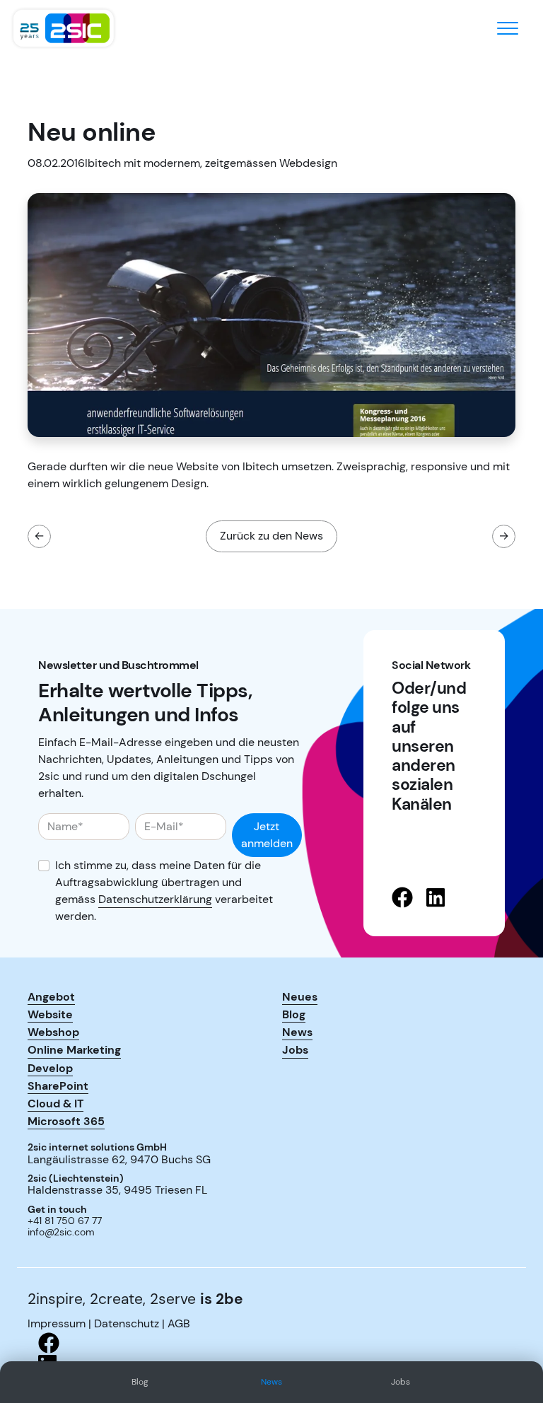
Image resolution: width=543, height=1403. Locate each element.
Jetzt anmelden (267, 835)
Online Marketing (74, 1049)
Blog (140, 1381)
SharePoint (58, 1085)
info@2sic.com (61, 1232)
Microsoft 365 (66, 1121)
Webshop (53, 1032)
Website (50, 1014)
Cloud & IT (55, 1103)
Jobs (400, 1381)
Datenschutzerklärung (155, 899)
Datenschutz (126, 1323)
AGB (179, 1323)
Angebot (51, 996)
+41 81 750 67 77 (65, 1221)
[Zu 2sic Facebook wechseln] (271, 1342)
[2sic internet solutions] (64, 28)
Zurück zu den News (271, 535)
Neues (299, 996)
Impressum (57, 1323)
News (271, 1381)
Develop (50, 1068)
